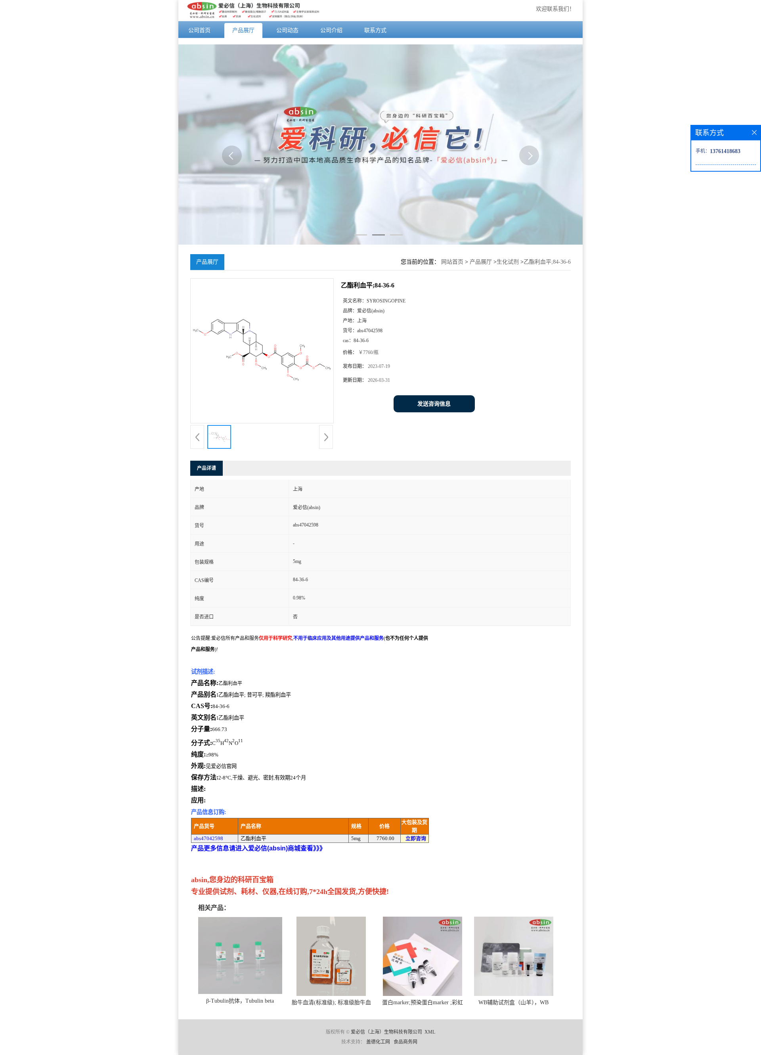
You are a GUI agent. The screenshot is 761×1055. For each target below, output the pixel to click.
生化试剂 (508, 262)
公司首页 (199, 30)
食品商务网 (405, 1042)
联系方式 (375, 30)
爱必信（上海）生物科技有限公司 (386, 1032)
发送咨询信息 (434, 404)
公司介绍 (331, 30)
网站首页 (452, 262)
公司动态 (287, 30)
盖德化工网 (378, 1042)
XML (429, 1032)
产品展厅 (243, 30)
